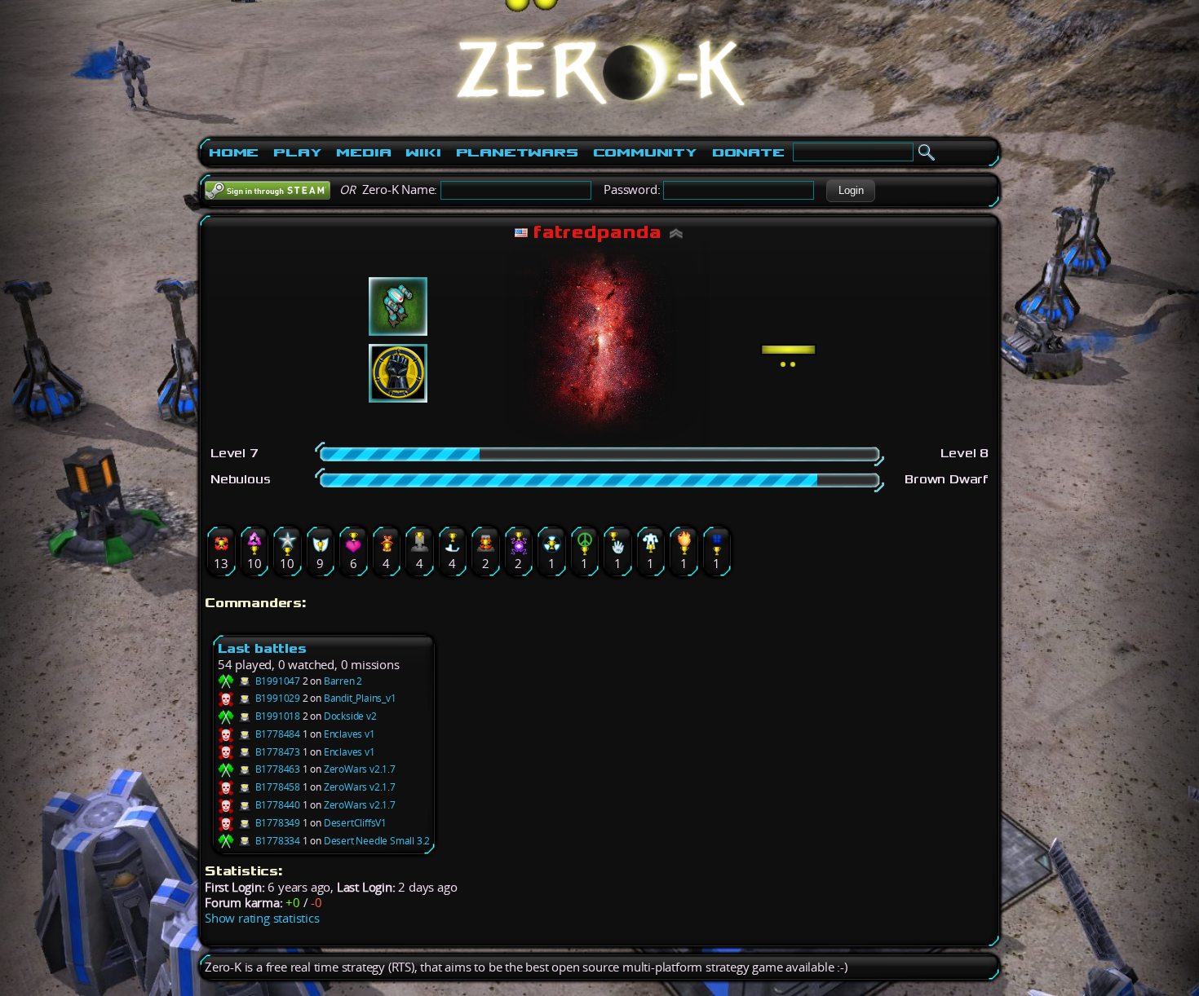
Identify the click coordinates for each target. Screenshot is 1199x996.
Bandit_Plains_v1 (360, 698)
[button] (850, 190)
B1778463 (276, 769)
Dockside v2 (350, 716)
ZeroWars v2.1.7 (360, 769)
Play (297, 152)
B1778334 (276, 841)
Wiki (422, 152)
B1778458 (276, 787)
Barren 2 (343, 681)
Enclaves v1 (349, 734)
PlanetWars (517, 152)
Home (234, 152)
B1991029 (276, 698)
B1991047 (276, 681)
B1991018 (276, 716)
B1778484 (276, 734)
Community (645, 152)
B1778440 (276, 805)
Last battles (262, 648)
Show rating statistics (262, 918)
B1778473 (276, 752)
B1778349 (276, 823)
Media (363, 152)
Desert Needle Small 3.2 (377, 841)
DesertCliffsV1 (355, 823)
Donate (748, 152)
